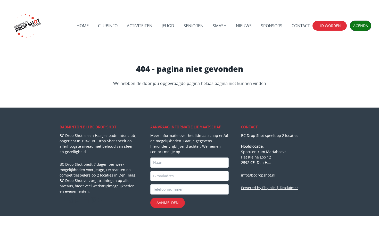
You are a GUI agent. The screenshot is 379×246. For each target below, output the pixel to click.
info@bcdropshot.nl (258, 175)
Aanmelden (167, 202)
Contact (301, 26)
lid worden (329, 25)
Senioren (193, 26)
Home (83, 26)
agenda (360, 25)
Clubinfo (108, 26)
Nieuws (244, 26)
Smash (220, 26)
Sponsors (271, 26)
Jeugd (168, 26)
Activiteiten (139, 26)
